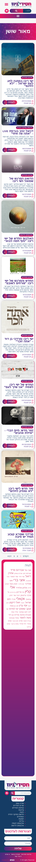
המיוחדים (20, 817)
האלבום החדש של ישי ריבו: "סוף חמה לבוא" (18, 240)
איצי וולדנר (21, 584)
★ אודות (7, 854)
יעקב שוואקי (25, 609)
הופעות (21, 819)
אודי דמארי (14, 577)
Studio (10, 860)
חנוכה (22, 603)
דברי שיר (16, 595)
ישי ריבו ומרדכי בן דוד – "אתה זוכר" (18, 340)
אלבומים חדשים (26, 235)
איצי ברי (19, 580)
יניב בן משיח (14, 606)
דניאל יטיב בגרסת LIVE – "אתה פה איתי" (18, 132)
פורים (20, 621)
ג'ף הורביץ (13, 592)
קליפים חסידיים (18, 808)
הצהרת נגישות (15, 854)
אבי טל (28, 570)
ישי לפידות (13, 609)
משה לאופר (25, 618)
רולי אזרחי (23, 624)
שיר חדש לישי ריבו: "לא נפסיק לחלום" (20, 490)
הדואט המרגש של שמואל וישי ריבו (21, 180)
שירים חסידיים (27, 78)
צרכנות (21, 810)
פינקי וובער (15, 621)
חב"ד (14, 599)
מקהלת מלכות (25, 615)
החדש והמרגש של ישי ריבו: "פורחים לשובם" (19, 282)
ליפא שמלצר (23, 612)
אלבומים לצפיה (18, 823)
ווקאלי (20, 599)
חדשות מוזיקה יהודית (24, 128)
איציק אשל (13, 584)
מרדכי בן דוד (13, 615)
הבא (9, 556)
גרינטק (23, 595)
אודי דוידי (21, 577)
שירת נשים (20, 803)
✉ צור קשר (18, 856)
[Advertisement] (18, 703)
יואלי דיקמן (15, 602)
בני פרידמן (20, 592)
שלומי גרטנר (15, 624)
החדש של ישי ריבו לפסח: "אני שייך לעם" (18, 386)
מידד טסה (14, 612)
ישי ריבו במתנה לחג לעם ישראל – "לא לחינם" (20, 84)
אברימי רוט (27, 573)
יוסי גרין (23, 605)
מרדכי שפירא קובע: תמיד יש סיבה (20, 535)
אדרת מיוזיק (18, 573)
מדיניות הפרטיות (26, 854)
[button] (6, 4)
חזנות (22, 812)
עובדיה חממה (27, 621)
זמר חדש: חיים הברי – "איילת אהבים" (18, 432)
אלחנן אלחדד (21, 588)
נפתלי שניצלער (14, 618)
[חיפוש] (16, 11)
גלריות (21, 821)
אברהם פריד (17, 570)
